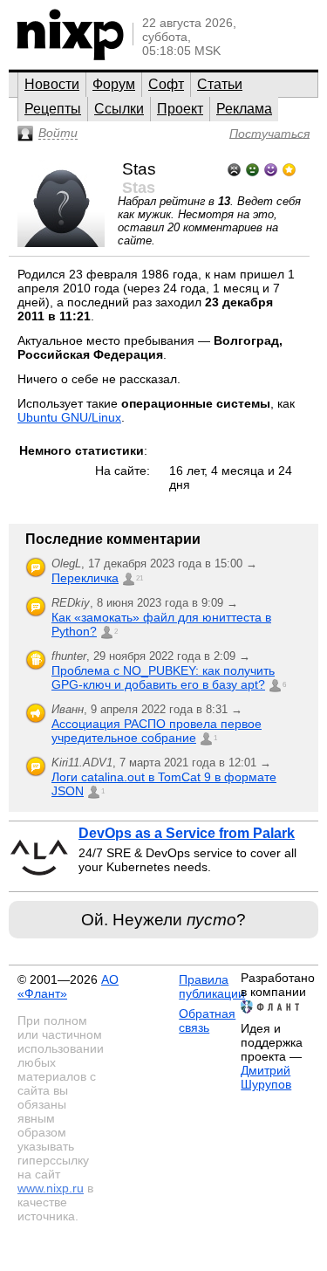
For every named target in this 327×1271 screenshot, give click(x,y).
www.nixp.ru (50, 1188)
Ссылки (119, 108)
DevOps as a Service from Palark (186, 833)
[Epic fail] (234, 168)
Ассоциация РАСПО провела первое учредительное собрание (156, 731)
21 (139, 578)
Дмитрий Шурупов (266, 1077)
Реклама (244, 108)
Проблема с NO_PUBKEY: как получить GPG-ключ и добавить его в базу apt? (163, 677)
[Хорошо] (270, 168)
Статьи (219, 84)
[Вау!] (289, 168)
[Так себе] (252, 168)
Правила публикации (212, 986)
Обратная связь (207, 1020)
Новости (51, 84)
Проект (180, 108)
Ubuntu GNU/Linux (69, 417)
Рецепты (52, 108)
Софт (166, 84)
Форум (113, 84)
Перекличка (85, 578)
